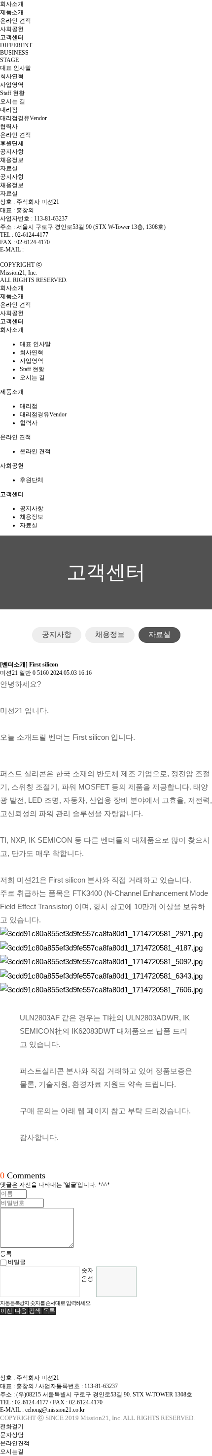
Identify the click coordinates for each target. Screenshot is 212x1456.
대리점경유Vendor (23, 118)
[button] (7, 1311)
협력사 (9, 126)
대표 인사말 (15, 67)
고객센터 (12, 37)
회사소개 (12, 3)
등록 (6, 1253)
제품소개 (12, 12)
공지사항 (12, 151)
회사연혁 (12, 76)
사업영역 (12, 84)
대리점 (9, 109)
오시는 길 (12, 101)
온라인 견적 (15, 20)
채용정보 (12, 160)
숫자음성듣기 (87, 1274)
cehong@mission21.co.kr (55, 249)
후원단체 (12, 143)
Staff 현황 (12, 93)
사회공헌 (12, 29)
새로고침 (87, 1289)
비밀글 (16, 1262)
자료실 (9, 168)
